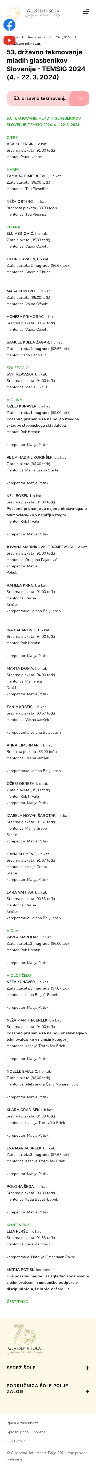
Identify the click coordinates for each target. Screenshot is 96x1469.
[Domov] (34, 14)
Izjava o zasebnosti (22, 1423)
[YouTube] (9, 43)
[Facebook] (9, 28)
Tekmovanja (36, 37)
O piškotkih (16, 1441)
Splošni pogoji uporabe (26, 1432)
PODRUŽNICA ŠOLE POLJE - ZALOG (39, 1388)
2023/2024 (63, 37)
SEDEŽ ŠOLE (21, 1367)
